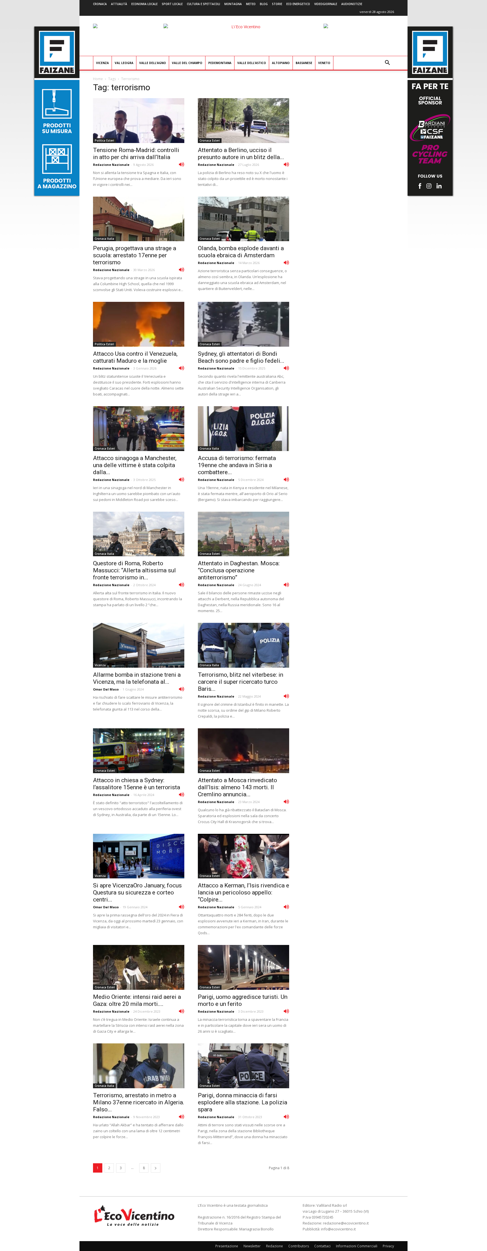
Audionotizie (351, 4)
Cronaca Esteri (210, 140)
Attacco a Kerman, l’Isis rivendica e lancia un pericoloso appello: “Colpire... (243, 892)
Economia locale (144, 4)
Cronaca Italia (104, 239)
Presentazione (226, 1246)
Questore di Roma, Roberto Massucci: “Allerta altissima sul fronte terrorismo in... (134, 570)
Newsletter (252, 1246)
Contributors (298, 1246)
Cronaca (100, 4)
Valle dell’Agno (152, 63)
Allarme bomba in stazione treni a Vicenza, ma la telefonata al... (137, 678)
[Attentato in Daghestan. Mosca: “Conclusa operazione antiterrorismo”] (243, 534)
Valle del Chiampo (187, 63)
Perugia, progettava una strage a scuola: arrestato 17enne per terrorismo (134, 255)
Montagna (233, 4)
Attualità (119, 4)
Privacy (388, 1246)
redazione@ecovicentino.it (346, 1223)
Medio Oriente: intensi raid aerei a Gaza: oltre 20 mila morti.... (137, 1000)
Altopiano (281, 63)
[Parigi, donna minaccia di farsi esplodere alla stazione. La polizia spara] (243, 1065)
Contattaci (322, 1246)
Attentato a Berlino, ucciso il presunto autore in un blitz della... (241, 154)
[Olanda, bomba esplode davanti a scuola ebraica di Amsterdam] (243, 219)
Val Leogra (124, 63)
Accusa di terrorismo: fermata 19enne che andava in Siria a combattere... (237, 465)
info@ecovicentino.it (338, 1229)
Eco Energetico (298, 4)
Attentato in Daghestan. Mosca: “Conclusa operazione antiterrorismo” (239, 570)
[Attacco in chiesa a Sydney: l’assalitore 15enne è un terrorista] (138, 750)
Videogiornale (325, 4)
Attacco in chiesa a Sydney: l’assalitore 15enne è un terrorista (136, 784)
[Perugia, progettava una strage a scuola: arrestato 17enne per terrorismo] (138, 219)
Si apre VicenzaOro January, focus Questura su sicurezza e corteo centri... (137, 892)
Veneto (324, 63)
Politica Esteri (104, 140)
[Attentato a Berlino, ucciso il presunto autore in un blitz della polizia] (243, 120)
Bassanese (304, 63)
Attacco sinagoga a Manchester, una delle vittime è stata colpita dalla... (134, 465)
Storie (277, 4)
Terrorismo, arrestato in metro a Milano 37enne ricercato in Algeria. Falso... (138, 1102)
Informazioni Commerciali (356, 1246)
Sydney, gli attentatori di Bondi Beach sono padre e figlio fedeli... (241, 357)
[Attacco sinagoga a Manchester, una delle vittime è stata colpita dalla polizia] (138, 428)
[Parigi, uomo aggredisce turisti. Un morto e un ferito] (243, 967)
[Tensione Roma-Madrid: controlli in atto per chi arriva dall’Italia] (138, 120)
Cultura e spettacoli (203, 4)
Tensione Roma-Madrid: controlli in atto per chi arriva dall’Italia (136, 154)
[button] (387, 63)
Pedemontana (219, 63)
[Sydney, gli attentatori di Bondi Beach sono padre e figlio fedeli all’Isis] (243, 324)
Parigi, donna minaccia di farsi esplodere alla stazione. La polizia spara (242, 1102)
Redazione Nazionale (111, 164)
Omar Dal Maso (106, 689)
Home (98, 78)
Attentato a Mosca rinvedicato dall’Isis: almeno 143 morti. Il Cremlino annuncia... (237, 787)
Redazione (274, 1246)
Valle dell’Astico (251, 63)
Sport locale (172, 4)
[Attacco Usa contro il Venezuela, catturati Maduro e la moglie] (138, 324)
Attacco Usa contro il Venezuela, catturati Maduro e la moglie (135, 357)
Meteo (251, 4)
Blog (264, 4)
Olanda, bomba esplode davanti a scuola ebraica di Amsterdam (241, 252)
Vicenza (102, 63)
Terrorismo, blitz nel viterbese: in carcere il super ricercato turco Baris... (240, 681)
